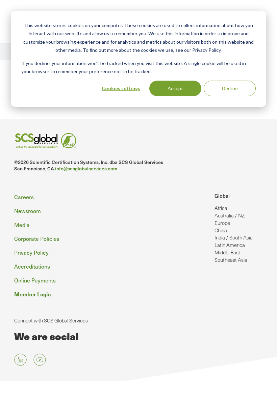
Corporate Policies (36, 238)
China (221, 230)
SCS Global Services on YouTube (39, 360)
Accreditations (32, 266)
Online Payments (35, 280)
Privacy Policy (31, 252)
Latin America (230, 244)
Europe (222, 222)
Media (22, 224)
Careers (24, 197)
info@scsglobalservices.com (86, 168)
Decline (230, 88)
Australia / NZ (230, 215)
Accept (175, 88)
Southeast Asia (231, 259)
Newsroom (27, 211)
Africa (221, 208)
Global (222, 195)
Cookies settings (121, 88)
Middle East (227, 252)
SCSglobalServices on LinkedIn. (20, 360)
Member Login (32, 294)
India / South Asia (234, 237)
